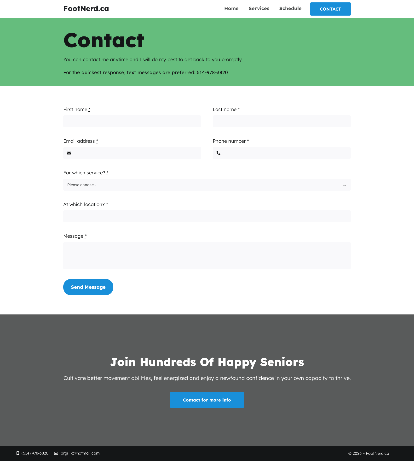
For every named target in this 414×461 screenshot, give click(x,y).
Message (75, 236)
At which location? (85, 204)
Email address (80, 141)
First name (77, 109)
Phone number (231, 141)
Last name (226, 109)
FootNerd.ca (86, 8)
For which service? (86, 173)
